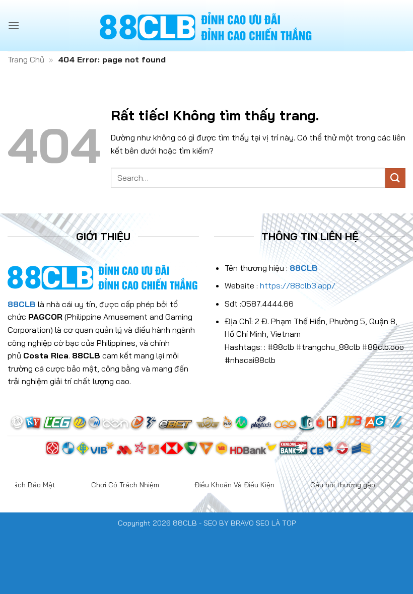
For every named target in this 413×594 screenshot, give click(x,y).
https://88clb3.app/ (297, 285)
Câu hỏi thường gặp (342, 484)
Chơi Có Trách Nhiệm (125, 484)
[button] (14, 25)
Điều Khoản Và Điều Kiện (234, 484)
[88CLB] (206, 25)
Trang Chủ (26, 59)
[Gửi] (395, 178)
